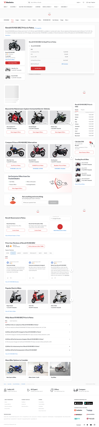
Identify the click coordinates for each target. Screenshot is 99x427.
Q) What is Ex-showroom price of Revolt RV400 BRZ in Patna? (22, 346)
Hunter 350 (6, 416)
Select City (91, 6)
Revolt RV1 (84, 173)
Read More (7, 35)
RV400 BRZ (6, 20)
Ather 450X (54, 305)
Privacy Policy (7, 408)
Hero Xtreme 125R (66, 416)
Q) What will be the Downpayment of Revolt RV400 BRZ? (21, 350)
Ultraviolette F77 (11, 126)
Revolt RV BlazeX (86, 178)
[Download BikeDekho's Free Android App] (88, 403)
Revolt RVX (84, 168)
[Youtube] (91, 425)
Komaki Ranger (32, 126)
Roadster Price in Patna (60, 165)
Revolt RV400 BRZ (10, 52)
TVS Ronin (39, 416)
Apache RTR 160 (7, 418)
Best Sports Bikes (11, 377)
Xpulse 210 (44, 416)
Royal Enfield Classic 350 (14, 416)
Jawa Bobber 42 (34, 418)
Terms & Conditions (8, 406)
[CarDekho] (78, 410)
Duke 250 (19, 418)
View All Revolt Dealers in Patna (12, 235)
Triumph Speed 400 (58, 416)
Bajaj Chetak (10, 305)
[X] (87, 425)
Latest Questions (13, 320)
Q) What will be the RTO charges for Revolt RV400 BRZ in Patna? (23, 332)
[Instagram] (94, 425)
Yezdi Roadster (50, 416)
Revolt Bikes (82, 184)
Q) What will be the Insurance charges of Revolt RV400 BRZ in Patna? (24, 339)
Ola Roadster (54, 160)
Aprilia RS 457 (14, 418)
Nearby (76, 109)
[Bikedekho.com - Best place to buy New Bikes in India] (9, 2)
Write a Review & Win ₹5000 (35, 246)
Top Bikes (53, 377)
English (78, 2)
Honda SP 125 (26, 416)
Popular (83, 109)
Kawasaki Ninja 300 (26, 418)
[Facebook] (84, 425)
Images (17, 20)
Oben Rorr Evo (14, 68)
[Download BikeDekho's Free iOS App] (78, 403)
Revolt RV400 (14, 75)
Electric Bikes (13, 311)
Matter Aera (54, 126)
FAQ (6, 320)
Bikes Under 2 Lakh (34, 377)
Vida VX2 (31, 305)
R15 (30, 416)
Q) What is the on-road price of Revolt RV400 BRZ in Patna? (21, 325)
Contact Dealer (15, 230)
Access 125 (34, 416)
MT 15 (21, 416)
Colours (34, 20)
